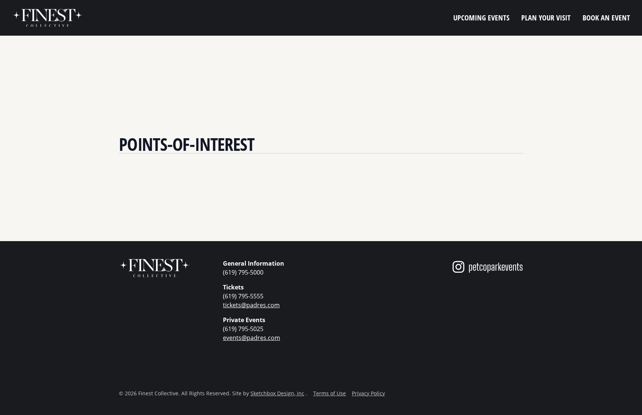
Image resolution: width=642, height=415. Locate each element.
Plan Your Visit (546, 18)
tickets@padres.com (251, 305)
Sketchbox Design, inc (277, 393)
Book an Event (606, 18)
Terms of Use (329, 393)
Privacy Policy (368, 393)
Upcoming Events (481, 18)
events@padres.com (251, 338)
